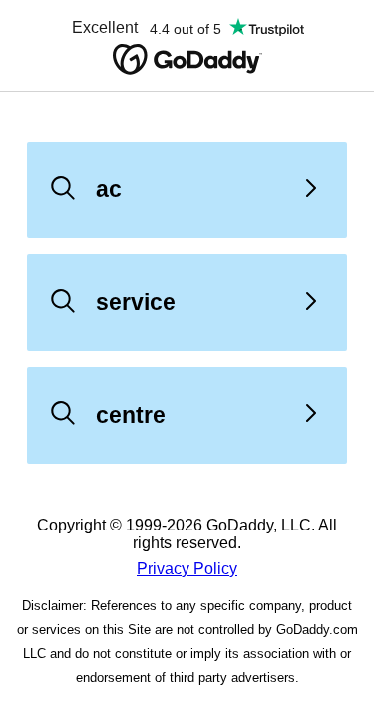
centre (131, 415)
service (136, 302)
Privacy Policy (187, 568)
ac (109, 189)
